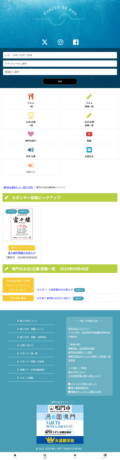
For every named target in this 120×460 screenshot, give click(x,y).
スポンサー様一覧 (29, 353)
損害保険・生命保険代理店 (81, 348)
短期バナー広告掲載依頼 (32, 369)
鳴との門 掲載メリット (32, 328)
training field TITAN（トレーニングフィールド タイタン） (18, 285)
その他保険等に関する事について (84, 375)
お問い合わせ (26, 345)
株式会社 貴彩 (18, 298)
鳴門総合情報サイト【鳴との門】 (18, 187)
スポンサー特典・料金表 (32, 361)
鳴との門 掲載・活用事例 (33, 337)
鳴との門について (29, 320)
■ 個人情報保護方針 (78, 387)
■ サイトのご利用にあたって (82, 383)
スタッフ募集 (26, 377)
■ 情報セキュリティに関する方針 (84, 391)
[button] (111, 415)
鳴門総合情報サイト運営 (80, 352)
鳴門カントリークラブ (22, 247)
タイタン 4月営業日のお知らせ (54, 290)
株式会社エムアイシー (79, 328)
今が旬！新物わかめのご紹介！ (53, 298)
